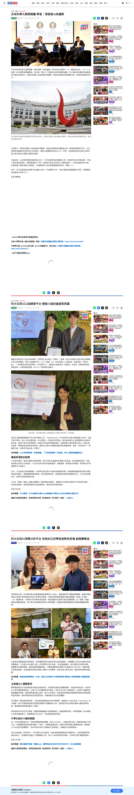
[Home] (12, 3)
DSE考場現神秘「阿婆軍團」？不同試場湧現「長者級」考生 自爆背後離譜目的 (51, 453)
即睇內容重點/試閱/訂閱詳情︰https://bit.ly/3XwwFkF (62, 242)
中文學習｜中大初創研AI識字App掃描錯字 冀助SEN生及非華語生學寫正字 (49, 494)
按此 (70, 498)
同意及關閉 (116, 791)
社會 (110, 91)
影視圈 (111, 31)
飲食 (110, 122)
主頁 (12, 11)
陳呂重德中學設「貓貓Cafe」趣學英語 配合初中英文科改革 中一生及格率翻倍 (50, 744)
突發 (110, 112)
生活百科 (111, 51)
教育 (16, 11)
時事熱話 (111, 61)
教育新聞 (22, 11)
